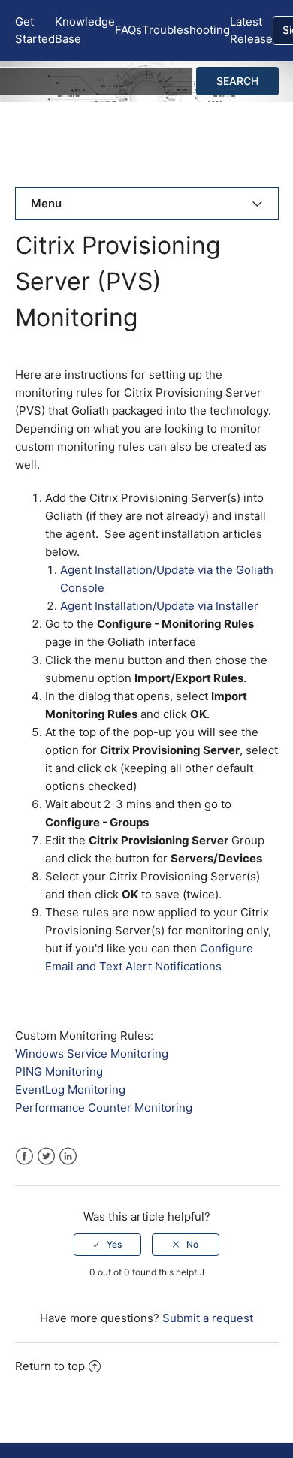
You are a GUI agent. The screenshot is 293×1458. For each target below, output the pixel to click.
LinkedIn (68, 1156)
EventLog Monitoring (70, 1089)
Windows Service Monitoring (91, 1053)
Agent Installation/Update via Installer (159, 606)
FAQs (128, 30)
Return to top (50, 1366)
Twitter (46, 1156)
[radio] (107, 1244)
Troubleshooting (186, 30)
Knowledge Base (85, 30)
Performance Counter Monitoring (103, 1107)
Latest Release (251, 30)
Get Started (35, 30)
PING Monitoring (59, 1071)
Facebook (24, 1156)
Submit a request (207, 1318)
